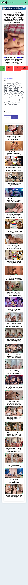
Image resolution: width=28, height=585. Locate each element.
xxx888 (17, 98)
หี (13, 87)
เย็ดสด (19, 83)
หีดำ (10, 87)
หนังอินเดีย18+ (7, 91)
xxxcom (11, 98)
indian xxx (12, 102)
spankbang (15, 100)
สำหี (18, 91)
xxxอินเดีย (19, 96)
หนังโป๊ (5, 89)
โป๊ (4, 83)
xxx (21, 98)
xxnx (5, 100)
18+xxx (15, 104)
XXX (5, 78)
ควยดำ (20, 93)
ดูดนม (11, 93)
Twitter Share (10, 68)
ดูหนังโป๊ (6, 93)
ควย (5, 96)
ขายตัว (13, 96)
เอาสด (8, 83)
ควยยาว (15, 93)
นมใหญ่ (22, 91)
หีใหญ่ (15, 85)
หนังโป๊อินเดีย (9, 78)
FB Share (17, 68)
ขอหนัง (7, 117)
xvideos (10, 100)
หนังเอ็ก (10, 89)
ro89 (21, 100)
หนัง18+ (13, 91)
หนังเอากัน (16, 89)
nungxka (8, 110)
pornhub (6, 102)
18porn (10, 104)
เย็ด (11, 85)
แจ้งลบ (14, 117)
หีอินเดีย (6, 87)
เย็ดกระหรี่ (6, 85)
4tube (5, 104)
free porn (18, 102)
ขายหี (9, 96)
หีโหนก (19, 85)
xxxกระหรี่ (6, 98)
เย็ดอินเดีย (14, 83)
